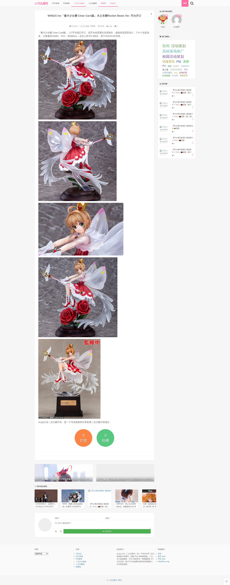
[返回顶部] (226, 581)
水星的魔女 (167, 72)
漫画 (170, 66)
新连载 (175, 76)
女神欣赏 (183, 73)
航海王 (176, 66)
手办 (186, 69)
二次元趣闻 (92, 3)
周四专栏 (184, 76)
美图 (186, 61)
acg (175, 73)
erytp (110, 26)
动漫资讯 (168, 61)
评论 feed (161, 559)
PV (164, 65)
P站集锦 (66, 3)
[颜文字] (55, 531)
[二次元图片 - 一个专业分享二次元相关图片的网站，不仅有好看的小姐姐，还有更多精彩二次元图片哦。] (41, 3)
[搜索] (191, 3)
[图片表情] (60, 531)
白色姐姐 (166, 76)
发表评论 (108, 531)
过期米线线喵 (176, 69)
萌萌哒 (103, 3)
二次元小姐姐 (78, 3)
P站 (178, 61)
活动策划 (178, 46)
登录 (185, 3)
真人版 (165, 69)
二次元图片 (113, 580)
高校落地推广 (173, 51)
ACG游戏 (55, 3)
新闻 (166, 46)
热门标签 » (165, 37)
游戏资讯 (185, 66)
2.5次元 (112, 3)
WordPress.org (163, 562)
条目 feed (161, 556)
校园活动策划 (173, 57)
